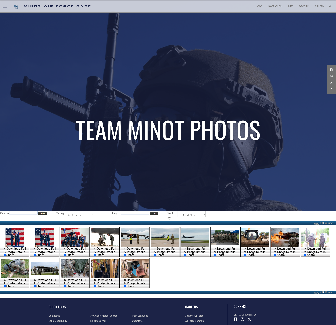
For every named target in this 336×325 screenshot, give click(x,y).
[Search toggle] (330, 6)
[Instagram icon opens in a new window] (331, 76)
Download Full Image (16, 248)
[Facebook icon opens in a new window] (331, 69)
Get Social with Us (245, 314)
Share (10, 255)
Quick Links (57, 306)
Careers (191, 306)
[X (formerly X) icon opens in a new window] (331, 83)
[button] (4, 6)
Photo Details (16, 251)
